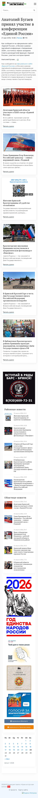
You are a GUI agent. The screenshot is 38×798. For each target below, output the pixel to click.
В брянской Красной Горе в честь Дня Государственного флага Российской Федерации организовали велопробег (18, 297)
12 (14, 747)
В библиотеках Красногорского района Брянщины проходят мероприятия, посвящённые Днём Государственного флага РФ (18, 345)
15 (26, 747)
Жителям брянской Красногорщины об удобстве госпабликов (16, 203)
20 (18, 750)
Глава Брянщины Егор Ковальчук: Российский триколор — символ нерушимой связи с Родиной (18, 157)
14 (22, 747)
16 (30, 747)
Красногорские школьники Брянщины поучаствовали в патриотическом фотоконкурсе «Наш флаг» (17, 249)
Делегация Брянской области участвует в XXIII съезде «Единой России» (18, 112)
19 (14, 750)
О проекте (13, 790)
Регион (19, 38)
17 (5, 750)
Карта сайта (23, 790)
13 (18, 747)
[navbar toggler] (35, 3)
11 (9, 747)
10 (5, 747)
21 (22, 750)
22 (26, 750)
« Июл (7, 759)
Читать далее (8, 126)
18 (10, 750)
